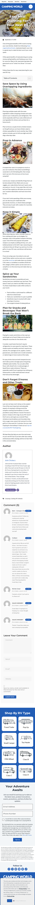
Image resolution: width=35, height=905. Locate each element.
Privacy (29, 835)
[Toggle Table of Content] (28, 78)
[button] (19, 900)
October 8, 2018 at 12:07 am (20, 622)
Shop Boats (23, 1)
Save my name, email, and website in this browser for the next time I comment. (16, 689)
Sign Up (17, 839)
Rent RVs (17, 1)
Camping (7, 498)
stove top (11, 260)
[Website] (17, 490)
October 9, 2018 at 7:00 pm (20, 540)
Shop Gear (10, 1)
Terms (24, 835)
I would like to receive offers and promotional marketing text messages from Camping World (18, 819)
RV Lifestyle (19, 498)
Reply (29, 510)
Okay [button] (9, 900)
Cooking (13, 498)
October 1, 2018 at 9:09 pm (20, 591)
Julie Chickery (10, 460)
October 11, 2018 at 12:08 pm (20, 605)
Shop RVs (4, 1)
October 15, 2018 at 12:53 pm (20, 513)
